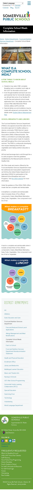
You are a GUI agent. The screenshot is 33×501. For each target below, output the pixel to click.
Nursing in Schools (10, 377)
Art (5, 310)
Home (2, 39)
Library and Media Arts (11, 365)
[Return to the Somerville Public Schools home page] (16, 20)
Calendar (6, 8)
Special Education (10, 390)
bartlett (24, 484)
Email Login (10, 469)
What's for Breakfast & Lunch (9, 453)
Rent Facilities (5, 475)
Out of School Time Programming (11, 460)
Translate (17, 5)
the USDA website (17, 179)
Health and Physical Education (14, 358)
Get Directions (10, 433)
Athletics (7, 314)
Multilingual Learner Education (13, 369)
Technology (8, 398)
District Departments (11, 39)
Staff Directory (5, 458)
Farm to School (11, 345)
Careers (3, 471)
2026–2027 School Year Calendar (11, 455)
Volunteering (8, 402)
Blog (11, 8)
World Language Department (13, 405)
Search (17, 8)
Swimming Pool (9, 394)
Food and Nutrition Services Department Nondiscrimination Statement (15, 351)
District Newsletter (6, 462)
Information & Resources (14, 466)
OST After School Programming (14, 381)
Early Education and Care (12, 318)
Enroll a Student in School (8, 464)
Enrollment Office (9, 362)
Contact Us (4, 446)
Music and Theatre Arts (11, 373)
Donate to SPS (5, 444)
